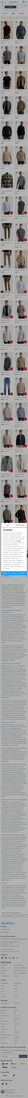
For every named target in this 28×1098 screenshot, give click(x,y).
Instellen (5, 573)
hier (20, 560)
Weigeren (13, 573)
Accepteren (22, 573)
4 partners (18, 541)
